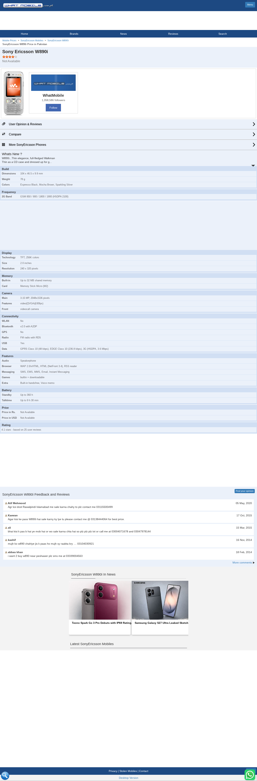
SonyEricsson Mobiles (32, 40)
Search (222, 33)
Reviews (173, 33)
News (123, 33)
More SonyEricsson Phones (27, 144)
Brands (74, 33)
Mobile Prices (9, 40)
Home (24, 33)
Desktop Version (128, 777)
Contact (143, 771)
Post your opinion (245, 491)
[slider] (9, 56)
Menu (250, 4)
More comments (242, 562)
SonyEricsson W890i (58, 40)
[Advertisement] (128, 224)
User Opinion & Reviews (25, 124)
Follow (53, 107)
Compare (14, 134)
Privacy (113, 771)
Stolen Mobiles (128, 771)
